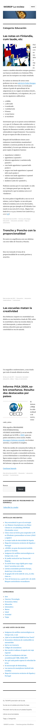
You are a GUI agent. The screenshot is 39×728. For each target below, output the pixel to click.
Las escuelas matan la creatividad (17, 309)
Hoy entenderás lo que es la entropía (18, 522)
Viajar (7, 617)
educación (14, 220)
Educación (6, 220)
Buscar (5, 485)
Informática (9, 607)
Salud (7, 612)
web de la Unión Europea (27, 83)
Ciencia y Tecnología (24, 219)
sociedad (20, 220)
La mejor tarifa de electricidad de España (19, 540)
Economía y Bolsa (11, 602)
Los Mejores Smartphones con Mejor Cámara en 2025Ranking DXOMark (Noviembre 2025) (18, 527)
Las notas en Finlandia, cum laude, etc (18, 37)
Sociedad (25, 377)
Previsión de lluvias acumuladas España (17, 709)
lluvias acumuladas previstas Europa (16, 705)
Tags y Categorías (9, 718)
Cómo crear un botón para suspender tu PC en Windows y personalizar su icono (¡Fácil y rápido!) (20, 535)
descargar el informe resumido (14, 440)
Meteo (7, 609)
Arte (6, 597)
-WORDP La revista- (14, 6)
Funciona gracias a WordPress (25, 724)
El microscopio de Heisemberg (15, 666)
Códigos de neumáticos (13, 648)
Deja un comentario (21, 379)
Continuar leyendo (9, 468)
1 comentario (16, 300)
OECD (22, 435)
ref (8, 214)
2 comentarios (14, 475)
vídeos (12, 379)
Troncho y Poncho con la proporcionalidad (19, 232)
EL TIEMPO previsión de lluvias (14, 701)
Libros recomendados (11, 714)
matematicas (7, 300)
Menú (33, 6)
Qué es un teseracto (12, 645)
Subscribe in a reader (10, 507)
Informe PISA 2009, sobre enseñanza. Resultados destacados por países (19, 391)
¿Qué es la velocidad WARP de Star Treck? (19, 637)
